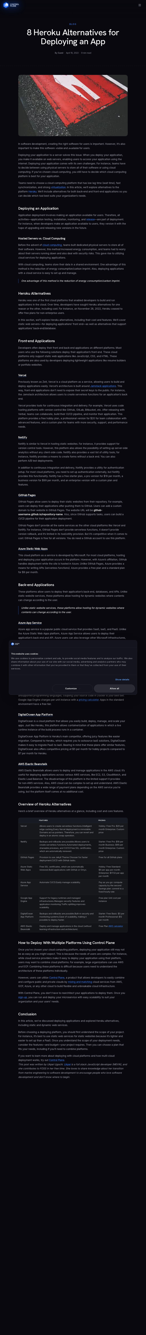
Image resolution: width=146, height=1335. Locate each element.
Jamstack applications (103, 386)
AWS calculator (116, 926)
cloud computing (52, 245)
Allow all (114, 688)
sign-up (22, 997)
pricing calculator (89, 699)
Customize (71, 688)
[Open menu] (140, 5)
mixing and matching (80, 981)
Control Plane (56, 977)
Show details (122, 679)
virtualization (58, 187)
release (90, 219)
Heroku (33, 191)
